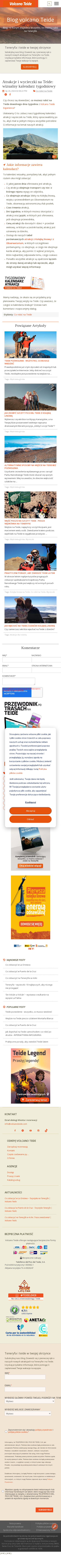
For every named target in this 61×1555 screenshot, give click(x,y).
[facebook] (9, 94)
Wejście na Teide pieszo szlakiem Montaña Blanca (29, 1018)
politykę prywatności (43, 1429)
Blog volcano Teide (30, 19)
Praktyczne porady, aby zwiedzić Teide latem (26, 1041)
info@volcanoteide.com (16, 1123)
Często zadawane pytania (18, 1154)
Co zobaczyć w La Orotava (17, 964)
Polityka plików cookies (46, 1523)
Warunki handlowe (15, 1526)
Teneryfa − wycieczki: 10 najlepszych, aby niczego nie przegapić (29, 986)
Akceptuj (30, 810)
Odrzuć (30, 819)
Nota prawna (15, 1523)
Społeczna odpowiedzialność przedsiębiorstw (16, 1530)
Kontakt (11, 1150)
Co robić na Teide (44, 90)
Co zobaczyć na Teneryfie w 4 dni (21, 978)
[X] (4, 95)
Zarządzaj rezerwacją (17, 1146)
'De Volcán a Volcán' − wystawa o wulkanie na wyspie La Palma (27, 996)
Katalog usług (13, 1179)
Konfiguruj (30, 802)
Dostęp (10, 1172)
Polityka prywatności (46, 1526)
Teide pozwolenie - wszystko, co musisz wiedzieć (28, 1011)
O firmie (11, 1158)
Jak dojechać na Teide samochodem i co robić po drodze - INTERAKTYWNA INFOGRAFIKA (28, 1033)
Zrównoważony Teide (45, 1530)
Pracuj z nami (13, 1176)
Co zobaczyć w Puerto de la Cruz (20, 971)
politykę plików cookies (18, 1432)
